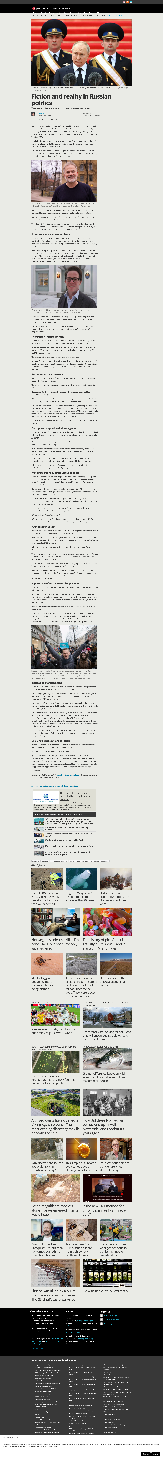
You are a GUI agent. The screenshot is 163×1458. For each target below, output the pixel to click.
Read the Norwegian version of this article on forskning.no (55, 786)
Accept (155, 1454)
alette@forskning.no (73, 1326)
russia (72, 861)
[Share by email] (43, 865)
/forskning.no (109, 1324)
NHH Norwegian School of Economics (46, 1402)
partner (45, 861)
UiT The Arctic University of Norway (114, 1407)
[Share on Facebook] (33, 865)
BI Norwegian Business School (44, 1367)
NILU (36, 1409)
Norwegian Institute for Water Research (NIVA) (83, 1377)
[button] (124, 2)
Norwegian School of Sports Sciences (80, 1405)
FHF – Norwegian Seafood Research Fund (47, 1373)
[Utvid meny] (98, 13)
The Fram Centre (108, 1372)
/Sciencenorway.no (111, 1316)
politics (35, 861)
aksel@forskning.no (85, 1321)
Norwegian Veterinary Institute (78, 1413)
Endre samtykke (37, 1348)
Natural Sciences (69, 13)
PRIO (70, 1426)
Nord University (40, 1417)
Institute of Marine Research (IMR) (45, 1388)
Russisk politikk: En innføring (68, 775)
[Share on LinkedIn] (39, 865)
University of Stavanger (110, 1427)
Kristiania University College (43, 1391)
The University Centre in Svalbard (113, 1404)
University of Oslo (108, 1422)
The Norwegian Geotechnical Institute (114, 1387)
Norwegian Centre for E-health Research (47, 1429)
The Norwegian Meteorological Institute (115, 1389)
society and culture (59, 861)
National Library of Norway (43, 1399)
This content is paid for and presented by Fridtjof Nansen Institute (75, 796)
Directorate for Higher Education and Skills (48, 1370)
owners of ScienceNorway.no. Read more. (58, 809)
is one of (88, 807)
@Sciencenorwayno (111, 1320)
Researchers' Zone (85, 13)
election (104, 861)
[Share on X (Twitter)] (36, 865)
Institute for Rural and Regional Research (47, 1383)
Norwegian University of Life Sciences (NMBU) (83, 1411)
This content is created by (69, 803)
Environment (54, 13)
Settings (146, 1454)
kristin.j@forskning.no (86, 1339)
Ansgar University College (43, 1365)
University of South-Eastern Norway (114, 1425)
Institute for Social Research (43, 1386)
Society (44, 13)
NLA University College (42, 1412)
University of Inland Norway (111, 1419)
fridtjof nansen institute (88, 861)
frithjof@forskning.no (74, 1332)
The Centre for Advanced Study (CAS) (114, 1365)
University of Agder (109, 1414)
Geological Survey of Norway (43, 1378)
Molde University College (42, 1396)
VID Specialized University (111, 1430)
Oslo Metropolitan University (78, 1423)
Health (36, 13)
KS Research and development (44, 1394)
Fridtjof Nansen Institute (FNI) (44, 1375)
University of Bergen (109, 1417)
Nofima (37, 1414)
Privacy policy (36, 1335)
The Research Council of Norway (113, 1401)
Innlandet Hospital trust (42, 1381)
